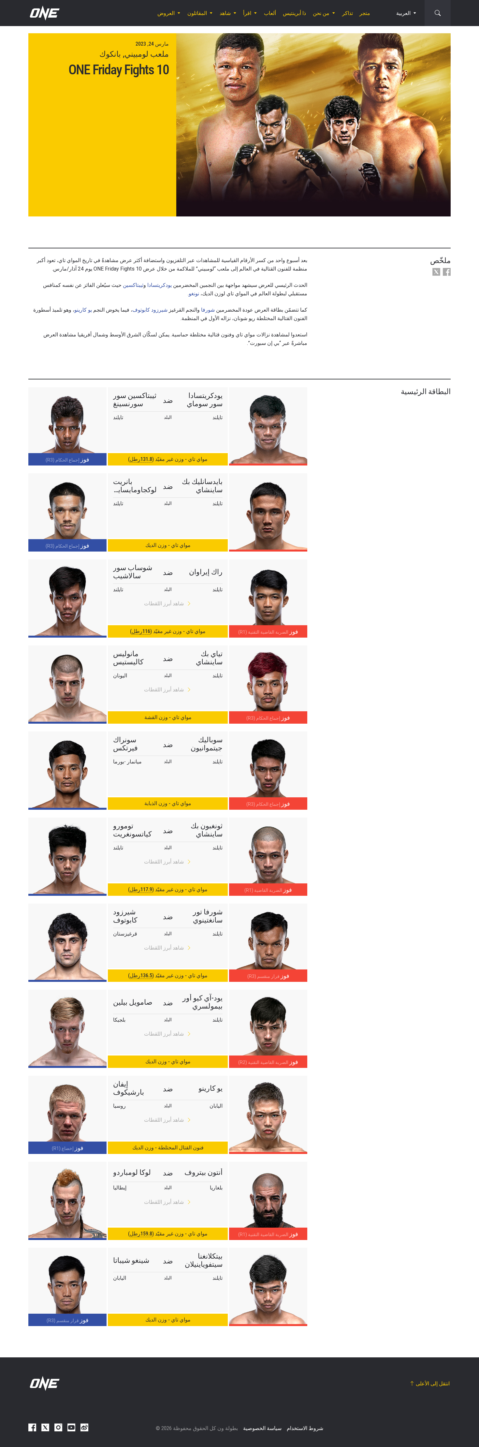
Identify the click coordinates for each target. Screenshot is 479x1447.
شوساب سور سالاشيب (132, 572)
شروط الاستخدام (305, 1428)
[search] (438, 13)
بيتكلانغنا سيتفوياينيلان (204, 1260)
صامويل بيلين (132, 1002)
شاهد (225, 13)
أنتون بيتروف (203, 1172)
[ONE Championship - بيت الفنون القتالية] (44, 13)
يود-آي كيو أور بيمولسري (202, 1002)
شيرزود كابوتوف (149, 310)
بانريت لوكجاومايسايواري (135, 486)
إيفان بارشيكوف (128, 1088)
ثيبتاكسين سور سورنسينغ (134, 399)
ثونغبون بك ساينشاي (207, 830)
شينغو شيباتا (131, 1260)
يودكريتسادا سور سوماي (205, 399)
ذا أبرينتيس (294, 13)
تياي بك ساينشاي (209, 658)
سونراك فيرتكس (125, 744)
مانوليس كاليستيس (128, 658)
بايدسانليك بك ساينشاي (202, 486)
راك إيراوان (206, 572)
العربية (403, 13)
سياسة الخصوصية (262, 1428)
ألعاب (270, 13)
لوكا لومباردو (132, 1172)
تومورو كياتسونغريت (132, 830)
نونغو (194, 293)
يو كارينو (83, 310)
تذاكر (347, 13)
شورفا (208, 310)
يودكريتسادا (159, 285)
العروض (166, 13)
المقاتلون (197, 13)
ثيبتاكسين (133, 285)
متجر (364, 13)
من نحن (321, 13)
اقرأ (247, 13)
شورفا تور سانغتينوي (208, 916)
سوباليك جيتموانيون (207, 744)
